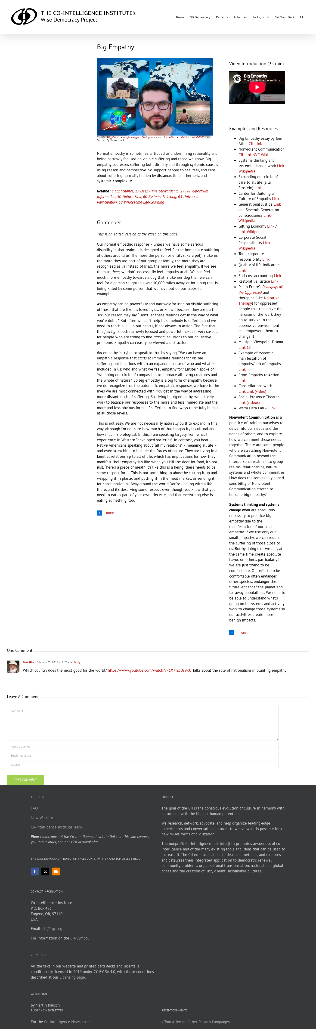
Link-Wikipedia (251, 231)
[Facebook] (35, 871)
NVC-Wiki (260, 154)
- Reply (76, 662)
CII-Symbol (79, 938)
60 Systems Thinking (159, 196)
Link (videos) (249, 402)
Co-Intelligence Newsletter (67, 1021)
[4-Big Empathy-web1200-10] (155, 59)
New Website (42, 817)
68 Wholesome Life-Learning (141, 202)
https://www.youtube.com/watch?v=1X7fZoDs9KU (150, 670)
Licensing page (72, 977)
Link (258, 187)
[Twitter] (45, 871)
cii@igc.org (52, 928)
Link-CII (245, 347)
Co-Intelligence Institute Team (56, 827)
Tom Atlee (29, 662)
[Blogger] (56, 871)
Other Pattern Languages (209, 1021)
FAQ (34, 808)
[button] (301, 17)
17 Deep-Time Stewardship (157, 191)
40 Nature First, (129, 196)
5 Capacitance (122, 191)
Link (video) (256, 391)
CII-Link (255, 143)
